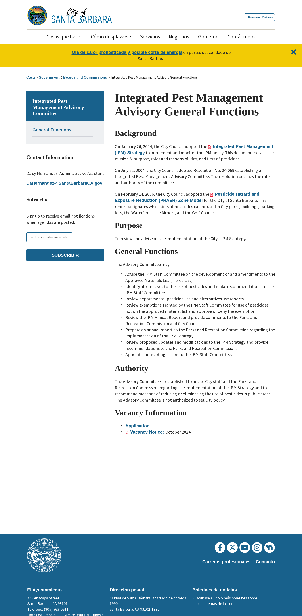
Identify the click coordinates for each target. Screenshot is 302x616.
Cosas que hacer (64, 36)
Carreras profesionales (226, 561)
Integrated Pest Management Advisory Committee (58, 107)
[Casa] (81, 15)
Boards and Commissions (85, 77)
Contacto (265, 561)
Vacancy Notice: (147, 432)
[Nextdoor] (269, 547)
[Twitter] (232, 547)
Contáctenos (241, 36)
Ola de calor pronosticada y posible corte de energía (127, 52)
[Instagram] (257, 547)
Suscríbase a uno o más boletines (219, 598)
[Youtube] (244, 547)
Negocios (179, 36)
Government (49, 77)
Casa (30, 77)
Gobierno (208, 36)
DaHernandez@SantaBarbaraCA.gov (64, 183)
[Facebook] (220, 547)
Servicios (150, 36)
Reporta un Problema (260, 17)
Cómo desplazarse (111, 36)
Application (137, 425)
